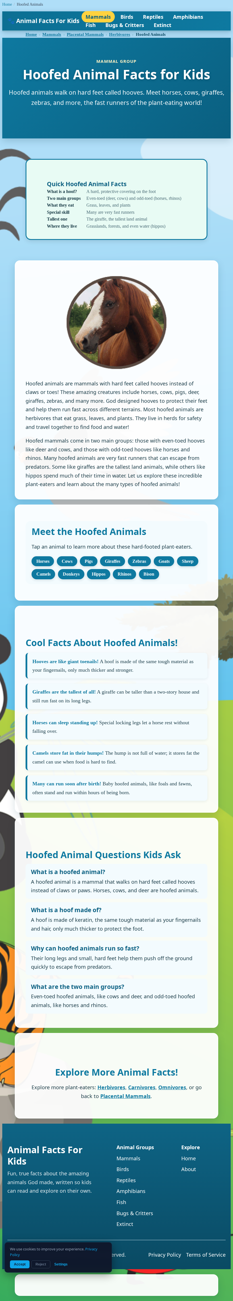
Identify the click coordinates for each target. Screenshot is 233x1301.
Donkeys (71, 574)
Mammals (98, 16)
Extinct (162, 25)
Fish (91, 25)
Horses (42, 561)
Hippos (98, 574)
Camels (43, 574)
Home (7, 4)
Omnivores (172, 1087)
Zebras (139, 561)
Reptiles (153, 16)
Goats (164, 561)
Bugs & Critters (124, 25)
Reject (41, 1264)
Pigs (89, 561)
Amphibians (188, 16)
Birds (126, 16)
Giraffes (112, 561)
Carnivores (141, 1087)
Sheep (188, 561)
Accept (20, 1264)
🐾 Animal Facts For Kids (43, 20)
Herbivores (119, 34)
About (188, 1169)
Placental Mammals (85, 34)
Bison (148, 574)
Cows (67, 561)
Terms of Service (206, 1254)
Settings (61, 1264)
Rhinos (124, 574)
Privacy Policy (164, 1254)
